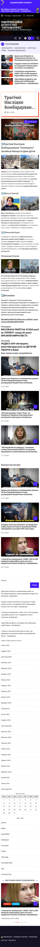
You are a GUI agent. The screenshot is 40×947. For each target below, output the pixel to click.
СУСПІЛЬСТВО (6, 874)
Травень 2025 (6, 691)
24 (14, 810)
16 (9, 806)
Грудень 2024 (5, 720)
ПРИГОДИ (4, 857)
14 (36, 803)
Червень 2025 (6, 685)
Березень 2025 (6, 703)
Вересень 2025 (6, 668)
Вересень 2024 (6, 737)
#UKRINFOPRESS (20, 48)
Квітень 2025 (5, 697)
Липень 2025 (5, 680)
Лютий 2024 (5, 777)
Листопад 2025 (6, 657)
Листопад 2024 (6, 726)
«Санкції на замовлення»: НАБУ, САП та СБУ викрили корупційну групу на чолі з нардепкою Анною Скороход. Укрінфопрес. (26, 75)
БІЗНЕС (3, 823)
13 (30, 803)
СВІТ (2, 869)
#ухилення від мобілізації (16, 50)
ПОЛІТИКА (5, 846)
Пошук (3, 580)
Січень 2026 (5, 645)
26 (25, 810)
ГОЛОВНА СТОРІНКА (20, 937)
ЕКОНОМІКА (5, 834)
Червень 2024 (6, 755)
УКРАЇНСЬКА (7, 937)
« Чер (18, 818)
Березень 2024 (6, 772)
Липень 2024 (5, 749)
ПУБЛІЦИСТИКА (6, 863)
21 (36, 806)
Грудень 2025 (5, 651)
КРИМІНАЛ (5, 840)
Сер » (22, 818)
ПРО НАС (4, 940)
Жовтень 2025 (6, 662)
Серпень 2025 (6, 674)
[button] (4, 905)
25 (20, 810)
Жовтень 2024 (6, 731)
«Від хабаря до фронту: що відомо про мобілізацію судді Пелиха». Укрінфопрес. (26, 81)
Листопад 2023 (6, 789)
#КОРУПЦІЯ (32, 48)
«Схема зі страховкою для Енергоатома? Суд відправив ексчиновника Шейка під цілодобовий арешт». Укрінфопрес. (18, 633)
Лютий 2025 (5, 709)
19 (25, 806)
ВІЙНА (3, 828)
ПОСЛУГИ (12, 940)
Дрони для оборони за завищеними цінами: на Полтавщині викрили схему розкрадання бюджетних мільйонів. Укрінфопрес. (26, 60)
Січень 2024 (5, 783)
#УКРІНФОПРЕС (7, 48)
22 (4, 810)
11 (20, 803)
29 (4, 813)
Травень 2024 (6, 760)
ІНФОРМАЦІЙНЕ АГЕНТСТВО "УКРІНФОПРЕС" (12, 25)
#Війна (4, 50)
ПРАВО (3, 851)
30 (9, 813)
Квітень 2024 (5, 766)
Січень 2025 (5, 714)
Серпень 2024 (6, 743)
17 (14, 806)
